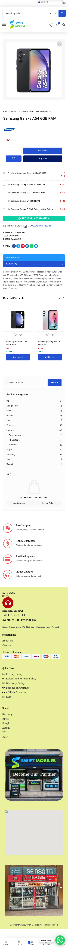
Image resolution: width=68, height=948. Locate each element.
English (44, 2)
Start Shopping (20, 503)
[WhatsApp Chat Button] (60, 940)
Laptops (10, 430)
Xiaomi (9, 464)
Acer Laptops (15, 435)
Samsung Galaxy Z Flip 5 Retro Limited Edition (32, 209)
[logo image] (17, 24)
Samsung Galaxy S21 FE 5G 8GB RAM (28, 193)
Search (54, 382)
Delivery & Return (14, 226)
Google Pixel (12, 406)
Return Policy (48, 503)
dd (7, 401)
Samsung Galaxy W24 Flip (49, 342)
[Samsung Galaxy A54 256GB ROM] (18, 319)
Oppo (9, 449)
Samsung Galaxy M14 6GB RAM (25, 201)
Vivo (8, 459)
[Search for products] (62, 13)
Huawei (9, 415)
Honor (9, 410)
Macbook (13, 444)
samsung (14, 236)
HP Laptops (14, 440)
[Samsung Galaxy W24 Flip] (50, 319)
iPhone (9, 425)
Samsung (20, 232)
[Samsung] (9, 129)
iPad (8, 420)
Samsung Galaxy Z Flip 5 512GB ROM (28, 184)
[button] (60, 298)
